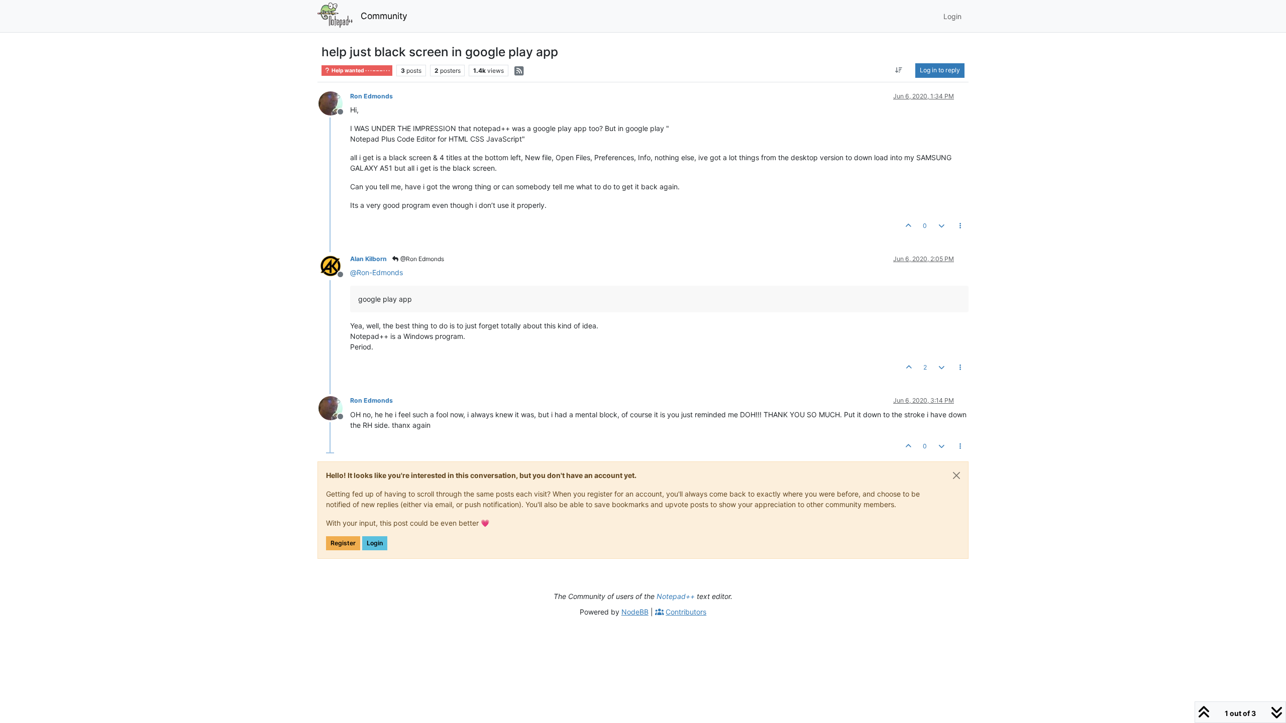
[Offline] (334, 102)
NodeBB (635, 612)
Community (384, 16)
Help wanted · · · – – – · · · (360, 70)
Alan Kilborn (368, 259)
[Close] (956, 475)
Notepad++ (676, 596)
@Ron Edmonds (421, 259)
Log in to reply (940, 70)
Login (375, 543)
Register (343, 543)
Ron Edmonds (371, 96)
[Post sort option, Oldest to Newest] (899, 70)
